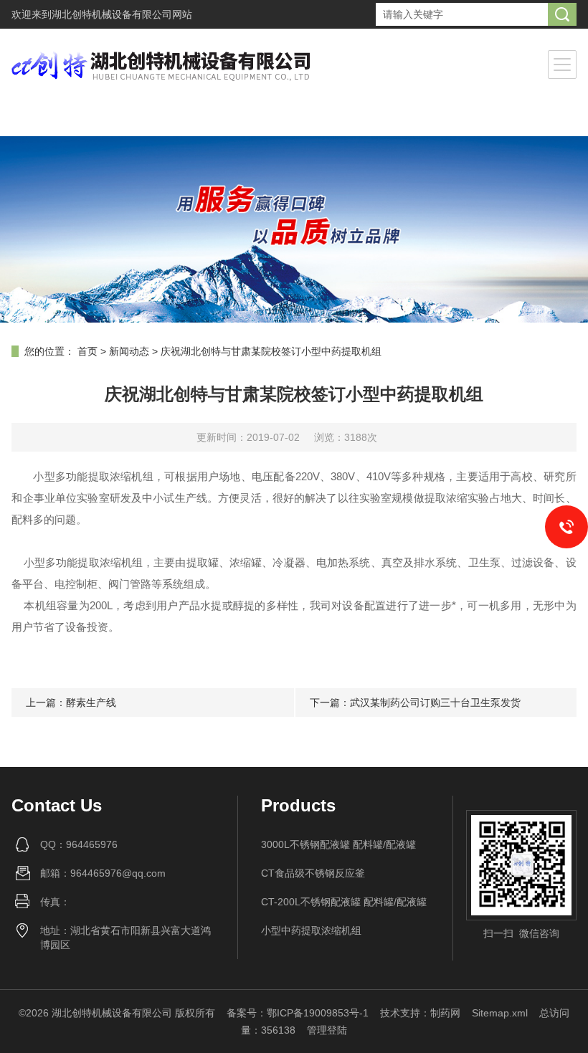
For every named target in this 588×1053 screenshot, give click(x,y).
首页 (87, 351)
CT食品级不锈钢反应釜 (313, 873)
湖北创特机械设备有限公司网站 (122, 14)
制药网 (445, 1013)
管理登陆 (327, 1030)
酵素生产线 (91, 702)
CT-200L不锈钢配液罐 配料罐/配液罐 (344, 901)
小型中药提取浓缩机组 (311, 930)
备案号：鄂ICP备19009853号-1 (298, 1013)
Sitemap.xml (500, 1013)
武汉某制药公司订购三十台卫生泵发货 (435, 702)
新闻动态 (129, 351)
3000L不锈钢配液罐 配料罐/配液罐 (338, 844)
